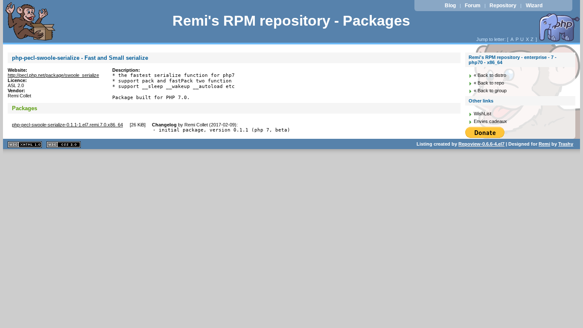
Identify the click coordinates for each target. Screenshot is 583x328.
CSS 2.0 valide (64, 144)
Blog (450, 6)
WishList (482, 113)
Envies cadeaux (490, 121)
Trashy (565, 143)
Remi (544, 143)
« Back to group (490, 90)
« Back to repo (489, 82)
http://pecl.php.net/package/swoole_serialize (53, 75)
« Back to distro (490, 75)
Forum (473, 6)
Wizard (534, 6)
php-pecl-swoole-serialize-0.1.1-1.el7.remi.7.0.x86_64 (67, 124)
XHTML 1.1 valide (25, 144)
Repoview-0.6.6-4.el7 (481, 143)
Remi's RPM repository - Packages (291, 21)
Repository (503, 6)
